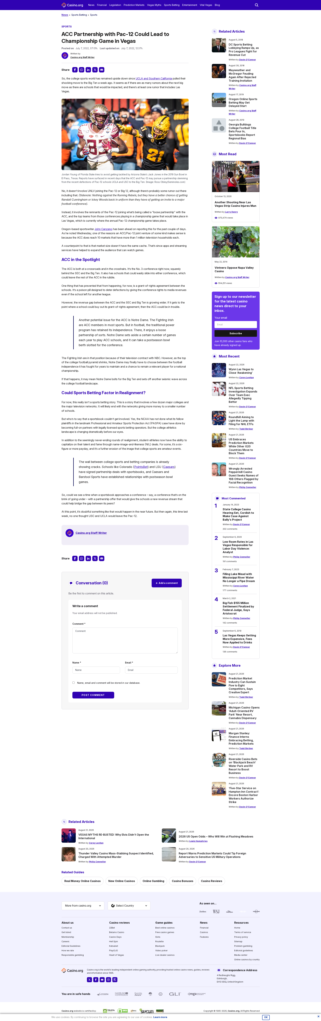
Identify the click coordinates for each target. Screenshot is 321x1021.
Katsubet (113, 946)
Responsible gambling (73, 955)
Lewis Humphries (198, 841)
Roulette (159, 941)
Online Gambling (153, 881)
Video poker (161, 950)
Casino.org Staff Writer (82, 57)
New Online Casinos (121, 881)
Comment (78, 623)
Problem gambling (243, 946)
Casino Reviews (211, 881)
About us (68, 922)
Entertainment (189, 5)
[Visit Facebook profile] (95, 979)
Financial (102, 5)
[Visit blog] (114, 979)
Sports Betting (172, 5)
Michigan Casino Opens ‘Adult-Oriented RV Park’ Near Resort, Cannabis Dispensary (244, 713)
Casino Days (115, 937)
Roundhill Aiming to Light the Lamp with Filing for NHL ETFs (241, 420)
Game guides (164, 922)
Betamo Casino (116, 932)
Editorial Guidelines (71, 946)
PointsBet (141, 467)
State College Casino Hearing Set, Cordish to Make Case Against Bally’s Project (238, 514)
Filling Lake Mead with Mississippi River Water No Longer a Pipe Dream (239, 577)
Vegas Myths (154, 5)
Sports (93, 14)
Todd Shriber (246, 429)
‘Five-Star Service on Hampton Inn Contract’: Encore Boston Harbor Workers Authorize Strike (244, 795)
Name (76, 662)
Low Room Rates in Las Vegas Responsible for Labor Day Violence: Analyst (238, 547)
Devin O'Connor (247, 59)
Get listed (66, 932)
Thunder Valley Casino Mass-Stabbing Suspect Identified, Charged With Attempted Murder (116, 855)
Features (204, 937)
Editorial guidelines (243, 950)
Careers (65, 941)
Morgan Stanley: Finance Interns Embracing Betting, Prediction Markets (241, 738)
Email (129, 662)
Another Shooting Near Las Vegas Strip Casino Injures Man (235, 204)
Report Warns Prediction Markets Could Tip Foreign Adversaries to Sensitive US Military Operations (212, 855)
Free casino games (164, 932)
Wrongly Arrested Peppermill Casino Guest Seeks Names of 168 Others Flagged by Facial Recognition (243, 475)
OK (266, 1017)
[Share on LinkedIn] (88, 69)
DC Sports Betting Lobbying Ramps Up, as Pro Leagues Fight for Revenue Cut (244, 50)
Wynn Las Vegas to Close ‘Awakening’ (241, 371)
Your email (221, 317)
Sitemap (238, 941)
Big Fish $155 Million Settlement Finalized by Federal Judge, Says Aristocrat (238, 608)
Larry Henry (231, 212)
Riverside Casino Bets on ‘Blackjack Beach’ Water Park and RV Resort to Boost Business (243, 766)
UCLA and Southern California (154, 78)
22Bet (112, 927)
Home (237, 927)
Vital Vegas (206, 5)
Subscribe (236, 333)
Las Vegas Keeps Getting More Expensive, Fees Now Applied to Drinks (239, 639)
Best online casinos (165, 927)
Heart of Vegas (116, 955)
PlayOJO (113, 950)
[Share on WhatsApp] (81, 69)
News (91, 5)
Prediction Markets (134, 5)
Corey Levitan (246, 377)
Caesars (169, 467)
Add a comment (167, 583)
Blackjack (160, 946)
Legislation (115, 5)
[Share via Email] (101, 69)
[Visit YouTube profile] (102, 979)
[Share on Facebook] (75, 69)
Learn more (160, 1017)
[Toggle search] (257, 5)
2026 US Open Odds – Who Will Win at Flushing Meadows (216, 836)
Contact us (67, 927)
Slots (157, 937)
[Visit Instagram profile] (108, 979)
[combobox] (83, 905)
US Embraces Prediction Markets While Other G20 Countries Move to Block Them (241, 446)
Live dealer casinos (165, 955)
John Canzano (103, 229)
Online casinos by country (247, 959)
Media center (240, 955)
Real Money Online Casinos (82, 881)
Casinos (204, 932)
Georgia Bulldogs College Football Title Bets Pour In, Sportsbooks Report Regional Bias (242, 131)
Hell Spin (113, 941)
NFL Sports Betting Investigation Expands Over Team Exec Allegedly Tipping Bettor (243, 395)
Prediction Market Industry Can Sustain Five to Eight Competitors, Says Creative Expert (242, 685)
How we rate (68, 950)
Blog (217, 5)
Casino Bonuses (182, 881)
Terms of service (242, 932)
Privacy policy (241, 937)
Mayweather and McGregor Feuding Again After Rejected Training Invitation (242, 75)
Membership (68, 937)
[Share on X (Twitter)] (95, 69)
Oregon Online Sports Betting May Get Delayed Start (243, 102)
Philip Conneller (247, 487)
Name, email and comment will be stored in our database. (108, 682)
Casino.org (233, 1011)
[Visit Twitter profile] (89, 979)
